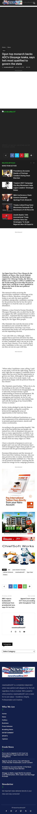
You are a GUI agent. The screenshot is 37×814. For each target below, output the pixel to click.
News (9, 47)
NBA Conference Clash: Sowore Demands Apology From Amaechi (22, 197)
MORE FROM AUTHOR (9, 166)
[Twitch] (21, 811)
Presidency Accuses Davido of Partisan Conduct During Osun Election (16, 768)
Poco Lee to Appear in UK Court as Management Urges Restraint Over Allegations (15, 755)
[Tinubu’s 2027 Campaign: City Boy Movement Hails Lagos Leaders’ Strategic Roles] (7, 185)
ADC (9, 569)
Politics (4, 176)
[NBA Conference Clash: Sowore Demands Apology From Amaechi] (7, 197)
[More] (31, 155)
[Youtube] (25, 632)
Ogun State (30, 572)
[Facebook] (12, 155)
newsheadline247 (9, 67)
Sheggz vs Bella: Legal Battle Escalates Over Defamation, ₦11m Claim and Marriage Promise (18, 775)
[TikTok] (16, 811)
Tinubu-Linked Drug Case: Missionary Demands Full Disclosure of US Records (23, 207)
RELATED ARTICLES (8, 163)
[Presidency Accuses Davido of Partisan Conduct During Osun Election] (7, 173)
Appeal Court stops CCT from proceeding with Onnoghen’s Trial (27, 601)
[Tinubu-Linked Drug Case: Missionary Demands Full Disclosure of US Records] (7, 207)
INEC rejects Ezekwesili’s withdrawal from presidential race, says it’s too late (8, 603)
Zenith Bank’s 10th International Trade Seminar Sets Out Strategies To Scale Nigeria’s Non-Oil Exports (23, 219)
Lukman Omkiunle (8, 572)
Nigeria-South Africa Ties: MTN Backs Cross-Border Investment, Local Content (17, 762)
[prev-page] (31, 163)
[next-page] (34, 163)
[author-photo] (18, 625)
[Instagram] (16, 632)
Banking (5, 218)
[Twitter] (17, 155)
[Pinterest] (22, 155)
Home (4, 47)
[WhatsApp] (26, 155)
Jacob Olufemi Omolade (19, 569)
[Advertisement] (18, 25)
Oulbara (5, 574)
